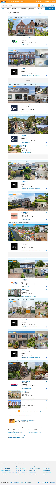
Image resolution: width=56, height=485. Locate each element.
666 (37, 411)
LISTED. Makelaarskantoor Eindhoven (28, 296)
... (34, 411)
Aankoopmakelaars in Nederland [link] (35, 431)
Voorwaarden (16, 482)
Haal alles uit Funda (19, 477)
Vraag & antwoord (4, 474)
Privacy (11, 482)
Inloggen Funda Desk (33, 474)
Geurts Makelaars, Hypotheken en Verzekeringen (30, 75)
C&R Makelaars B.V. (25, 44)
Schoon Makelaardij (25, 286)
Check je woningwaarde (5, 468)
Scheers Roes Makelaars (26, 388)
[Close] (46, 415)
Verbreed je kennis (32, 472)
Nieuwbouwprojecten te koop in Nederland (16, 435)
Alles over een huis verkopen (21, 470)
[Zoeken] (39, 5)
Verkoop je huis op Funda (6, 466)
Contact (44, 474)
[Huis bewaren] (46, 37)
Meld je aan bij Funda (33, 466)
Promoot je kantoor (32, 470)
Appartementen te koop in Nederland (15, 432)
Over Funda (45, 466)
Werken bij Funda (46, 468)
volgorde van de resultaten (21, 415)
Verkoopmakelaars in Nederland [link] (35, 432)
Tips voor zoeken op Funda (21, 474)
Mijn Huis (17, 466)
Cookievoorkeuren (27, 482)
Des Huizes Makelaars (25, 111)
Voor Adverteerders (46, 470)
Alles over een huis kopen (20, 468)
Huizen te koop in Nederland (13, 431)
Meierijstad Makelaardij (25, 219)
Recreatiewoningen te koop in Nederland (16, 437)
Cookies (21, 482)
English (53, 482)
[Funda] (3, 1)
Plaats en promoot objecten (34, 468)
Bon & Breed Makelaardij (26, 152)
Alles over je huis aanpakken (21, 472)
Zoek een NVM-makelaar (5, 470)
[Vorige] (15, 411)
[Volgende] (40, 411)
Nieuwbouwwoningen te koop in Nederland (16, 434)
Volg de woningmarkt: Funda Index (7, 472)
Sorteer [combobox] (44, 13)
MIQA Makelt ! (24, 407)
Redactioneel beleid (47, 472)
